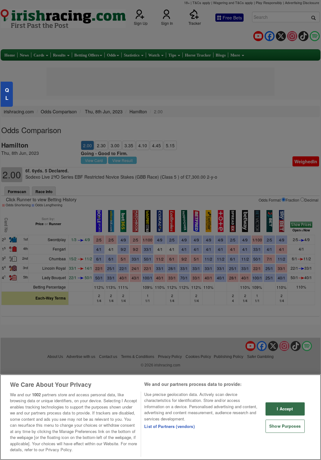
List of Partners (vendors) (169, 426)
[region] (160, 417)
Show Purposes (285, 426)
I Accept (285, 409)
